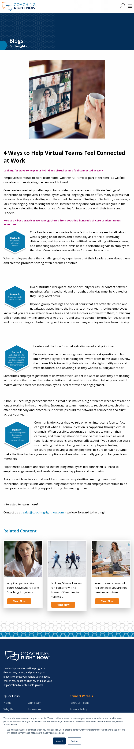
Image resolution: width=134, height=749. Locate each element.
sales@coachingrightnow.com (43, 512)
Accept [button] (59, 740)
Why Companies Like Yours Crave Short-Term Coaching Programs (23, 587)
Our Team (34, 703)
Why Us (8, 709)
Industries (34, 709)
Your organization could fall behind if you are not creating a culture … (111, 587)
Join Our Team (79, 703)
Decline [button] (74, 740)
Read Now (19, 601)
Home (7, 703)
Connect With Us (81, 696)
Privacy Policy (78, 709)
